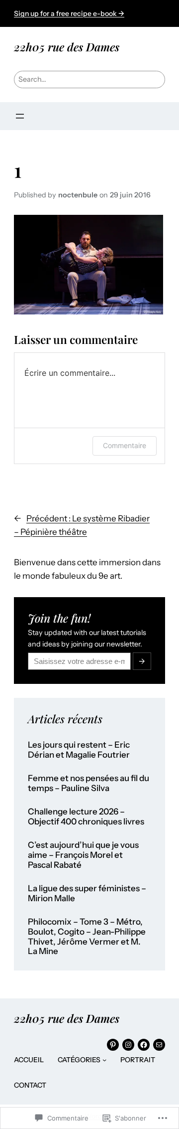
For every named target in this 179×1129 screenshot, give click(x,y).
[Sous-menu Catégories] (104, 1060)
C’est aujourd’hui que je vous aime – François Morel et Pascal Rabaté (83, 854)
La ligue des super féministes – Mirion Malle (87, 893)
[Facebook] (144, 1045)
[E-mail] (159, 1045)
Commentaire (124, 445)
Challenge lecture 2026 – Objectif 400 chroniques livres (86, 816)
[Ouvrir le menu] (20, 116)
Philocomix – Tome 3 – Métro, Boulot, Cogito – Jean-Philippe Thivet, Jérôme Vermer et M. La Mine (87, 936)
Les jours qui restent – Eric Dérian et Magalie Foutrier (79, 750)
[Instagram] (128, 1045)
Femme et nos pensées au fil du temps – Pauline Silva (88, 783)
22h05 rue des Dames (66, 46)
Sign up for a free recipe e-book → (69, 13)
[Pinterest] (113, 1045)
